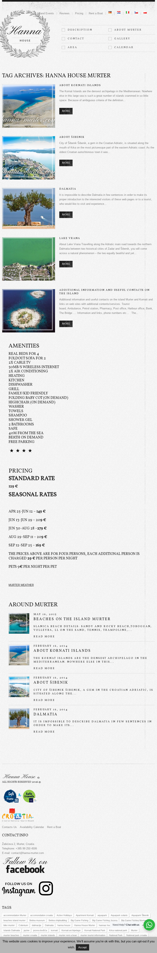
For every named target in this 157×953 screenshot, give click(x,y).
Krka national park (118, 930)
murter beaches (11, 935)
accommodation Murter (14, 915)
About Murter (128, 30)
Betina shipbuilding (58, 920)
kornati (54, 930)
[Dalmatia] (28, 208)
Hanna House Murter (84, 925)
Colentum (23, 925)
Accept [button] (82, 947)
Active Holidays (64, 915)
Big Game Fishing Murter (133, 920)
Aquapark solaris (119, 915)
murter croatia (30, 935)
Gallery (122, 39)
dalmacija (36, 925)
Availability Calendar (32, 827)
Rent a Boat (96, 13)
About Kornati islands (80, 85)
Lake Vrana (69, 238)
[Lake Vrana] (28, 259)
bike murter (9, 925)
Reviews (64, 13)
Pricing (79, 13)
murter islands (48, 935)
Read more (44, 637)
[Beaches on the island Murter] (19, 623)
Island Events (46, 13)
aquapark (102, 915)
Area (72, 47)
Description (80, 30)
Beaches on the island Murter (72, 619)
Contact (76, 39)
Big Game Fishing (79, 920)
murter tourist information (93, 935)
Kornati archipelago (71, 930)
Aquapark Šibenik (140, 915)
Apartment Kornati (85, 915)
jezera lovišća (40, 930)
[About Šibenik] (28, 157)
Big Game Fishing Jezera (104, 920)
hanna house (63, 925)
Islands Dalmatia (11, 930)
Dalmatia (67, 189)
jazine (26, 930)
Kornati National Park (94, 930)
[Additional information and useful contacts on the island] (28, 310)
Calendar (124, 47)
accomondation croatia (41, 915)
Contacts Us (9, 827)
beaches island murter (14, 920)
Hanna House (19, 777)
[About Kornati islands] (28, 106)
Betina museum (37, 920)
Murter (134, 930)
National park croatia (136, 935)
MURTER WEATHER (21, 585)
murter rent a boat (68, 935)
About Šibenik (72, 137)
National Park (115, 935)
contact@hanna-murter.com (27, 852)
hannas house (106, 925)
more (66, 111)
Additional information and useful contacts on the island (104, 292)
